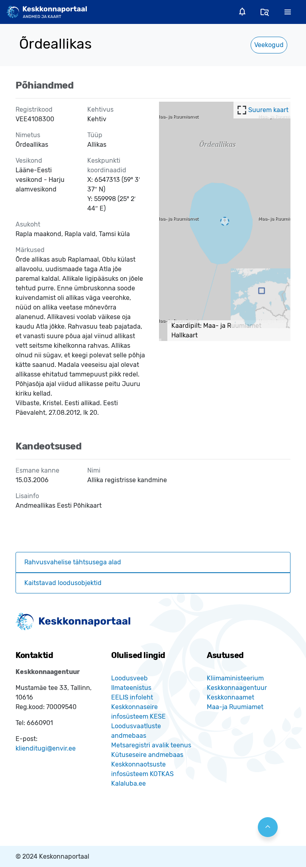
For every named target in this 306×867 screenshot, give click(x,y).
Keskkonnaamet (230, 697)
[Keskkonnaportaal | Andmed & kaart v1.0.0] (46, 11)
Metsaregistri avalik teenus (151, 745)
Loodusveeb (129, 678)
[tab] (153, 562)
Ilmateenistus (131, 688)
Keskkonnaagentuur (237, 688)
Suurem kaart (268, 110)
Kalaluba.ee (128, 783)
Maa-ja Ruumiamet (235, 707)
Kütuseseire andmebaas (147, 755)
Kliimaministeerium (235, 678)
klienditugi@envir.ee (46, 748)
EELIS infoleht (132, 697)
